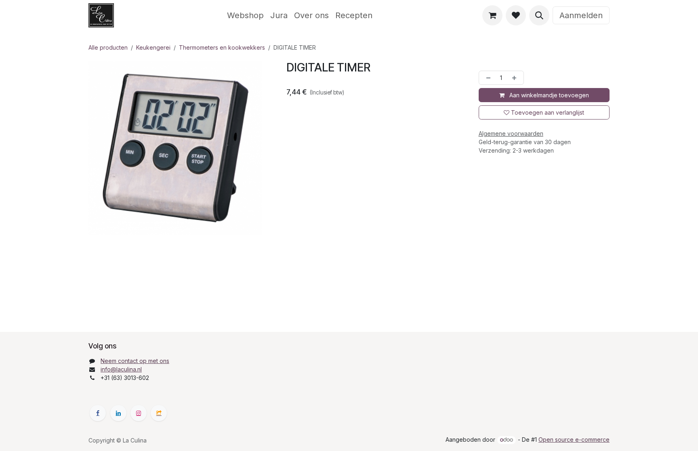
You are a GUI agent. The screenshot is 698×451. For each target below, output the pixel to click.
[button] (539, 15)
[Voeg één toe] (516, 77)
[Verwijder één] (486, 77)
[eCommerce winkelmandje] (492, 15)
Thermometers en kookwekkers (222, 47)
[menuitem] (245, 15)
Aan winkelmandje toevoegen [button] (548, 95)
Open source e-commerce (574, 439)
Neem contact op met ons (135, 360)
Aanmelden (581, 15)
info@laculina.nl (121, 369)
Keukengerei (153, 47)
